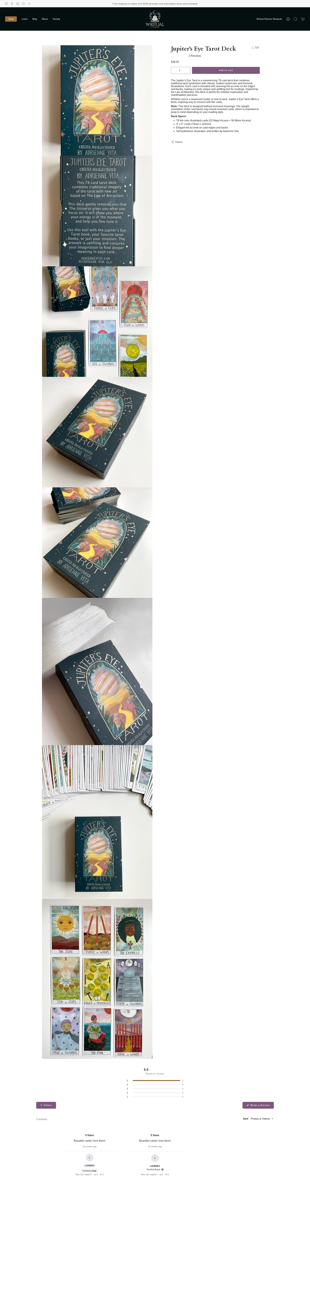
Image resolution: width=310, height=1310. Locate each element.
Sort (246, 1118)
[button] (11, 19)
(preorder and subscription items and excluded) (173, 3)
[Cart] (303, 19)
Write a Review (262, 1106)
